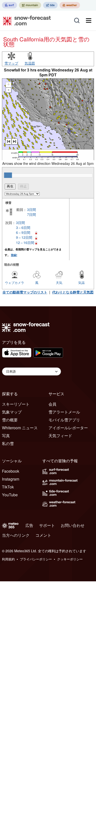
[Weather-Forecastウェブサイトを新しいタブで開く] (70, 5)
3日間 (31, 209)
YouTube (10, 495)
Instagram (10, 479)
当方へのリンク (16, 535)
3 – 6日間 (23, 227)
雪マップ (11, 63)
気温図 (30, 63)
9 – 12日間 (24, 237)
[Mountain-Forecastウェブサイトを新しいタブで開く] (30, 5)
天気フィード (60, 435)
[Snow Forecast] (25, 20)
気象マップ (12, 412)
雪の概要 (10, 420)
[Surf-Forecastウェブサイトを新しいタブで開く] (9, 5)
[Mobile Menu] (88, 20)
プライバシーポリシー (36, 559)
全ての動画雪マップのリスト (24, 292)
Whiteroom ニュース (20, 428)
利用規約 (8, 559)
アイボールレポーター (68, 428)
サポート (47, 525)
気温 (81, 282)
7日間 (31, 214)
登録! (14, 255)
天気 (59, 282)
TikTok (8, 487)
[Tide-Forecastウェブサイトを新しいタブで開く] (50, 5)
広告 (29, 525)
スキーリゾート (16, 404)
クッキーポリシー (70, 559)
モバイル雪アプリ (64, 420)
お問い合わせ (72, 525)
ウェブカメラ (14, 282)
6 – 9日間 (23, 232)
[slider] (8, 175)
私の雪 (8, 443)
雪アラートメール (64, 412)
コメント (43, 535)
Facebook (10, 471)
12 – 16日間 (25, 242)
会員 (52, 404)
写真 (6, 435)
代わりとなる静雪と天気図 (73, 292)
